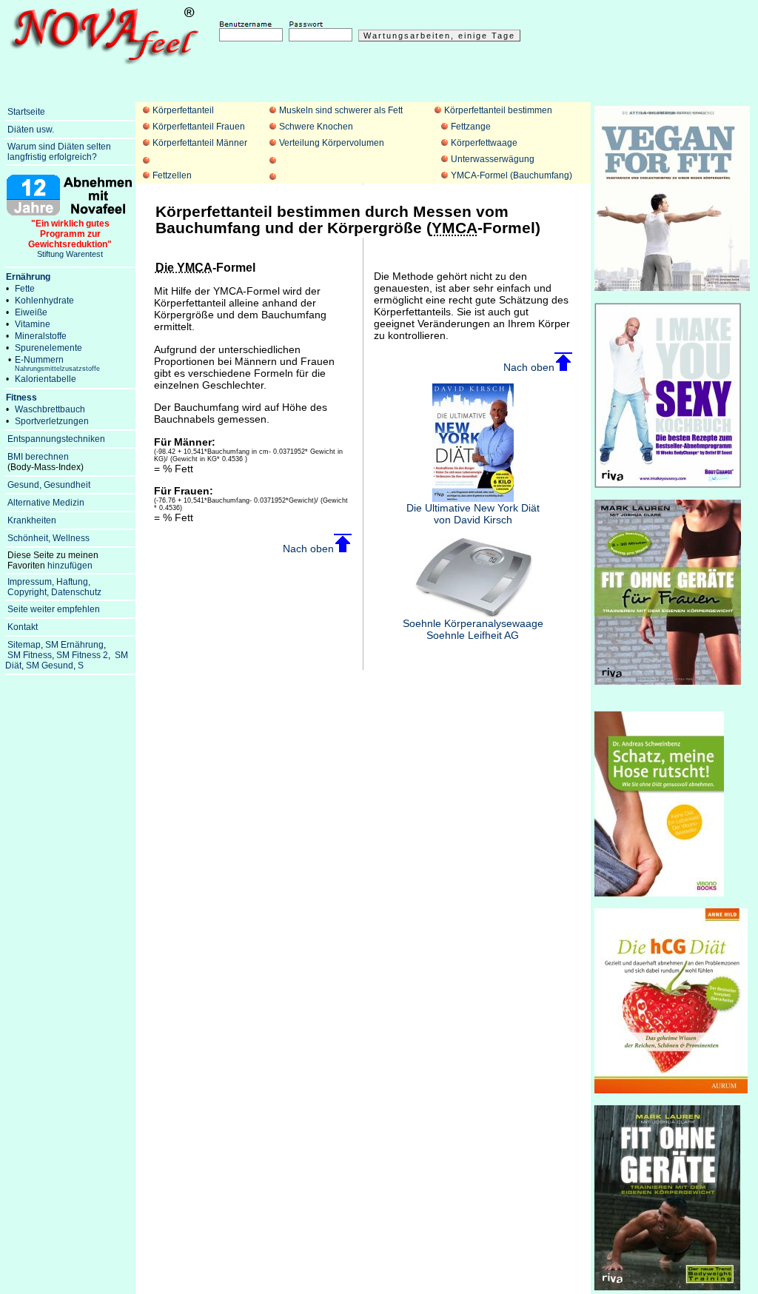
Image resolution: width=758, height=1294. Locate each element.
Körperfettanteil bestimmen (498, 110)
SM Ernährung (74, 645)
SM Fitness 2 (82, 655)
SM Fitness (29, 655)
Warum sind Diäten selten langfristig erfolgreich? (58, 151)
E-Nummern (57, 363)
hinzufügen (70, 565)
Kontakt (22, 627)
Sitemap (24, 645)
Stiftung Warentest (70, 238)
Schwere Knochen (316, 126)
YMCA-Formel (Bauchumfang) (511, 175)
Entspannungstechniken (56, 439)
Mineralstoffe (41, 336)
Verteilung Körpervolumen (331, 143)
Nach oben (308, 548)
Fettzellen (172, 175)
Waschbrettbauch (50, 409)
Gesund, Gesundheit (48, 485)
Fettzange (471, 126)
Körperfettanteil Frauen (198, 126)
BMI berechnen (38, 457)
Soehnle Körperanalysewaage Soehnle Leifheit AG (473, 629)
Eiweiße (31, 312)
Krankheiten (31, 520)
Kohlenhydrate (44, 300)
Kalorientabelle (45, 379)
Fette (25, 289)
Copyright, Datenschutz (54, 592)
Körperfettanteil (183, 110)
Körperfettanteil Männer (199, 143)
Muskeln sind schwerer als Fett (341, 110)
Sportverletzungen (52, 421)
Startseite (26, 112)
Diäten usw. (30, 129)
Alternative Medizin (45, 502)
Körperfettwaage (484, 143)
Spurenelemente (48, 348)
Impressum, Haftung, (48, 582)
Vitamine (32, 324)
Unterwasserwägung (492, 159)
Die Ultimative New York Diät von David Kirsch (473, 514)
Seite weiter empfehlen (53, 609)
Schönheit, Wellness (48, 538)
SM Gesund (49, 665)
